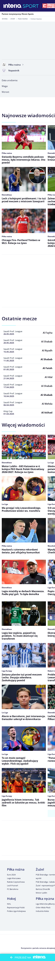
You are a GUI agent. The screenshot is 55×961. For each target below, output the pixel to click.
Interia (5, 19)
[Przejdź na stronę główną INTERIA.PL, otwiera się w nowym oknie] (13, 5)
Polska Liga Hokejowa (16, 911)
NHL (9, 904)
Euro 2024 (11, 874)
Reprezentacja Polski (15, 907)
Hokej (11, 898)
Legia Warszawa (14, 878)
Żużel (40, 869)
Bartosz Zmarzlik (43, 889)
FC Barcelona (12, 889)
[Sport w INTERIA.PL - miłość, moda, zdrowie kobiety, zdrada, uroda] (31, 5)
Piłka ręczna (45, 898)
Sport (12, 19)
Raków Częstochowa (16, 882)
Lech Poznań (12, 885)
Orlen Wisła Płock (43, 907)
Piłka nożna (23, 19)
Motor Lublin (41, 892)
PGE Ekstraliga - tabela (45, 882)
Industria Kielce (42, 911)
